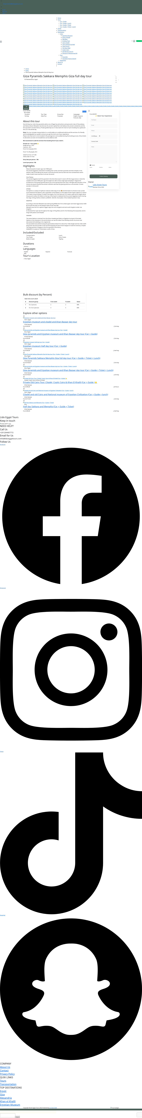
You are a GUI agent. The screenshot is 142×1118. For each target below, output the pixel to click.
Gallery (31, 106)
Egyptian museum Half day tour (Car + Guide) (45, 346)
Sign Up (4, 11)
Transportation (62, 30)
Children (101, 167)
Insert (17, 1117)
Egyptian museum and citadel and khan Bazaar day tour (50, 321)
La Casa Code (53, 1107)
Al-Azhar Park (66, 41)
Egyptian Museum (67, 36)
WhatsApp (139, 41)
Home (59, 18)
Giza (61, 55)
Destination (61, 32)
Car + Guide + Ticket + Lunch (68, 27)
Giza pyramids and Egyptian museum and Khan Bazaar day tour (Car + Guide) (60, 333)
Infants (110, 167)
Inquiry (84, 111)
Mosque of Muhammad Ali (69, 53)
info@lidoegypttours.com (16, 4)
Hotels (59, 28)
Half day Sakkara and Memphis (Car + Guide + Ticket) (48, 406)
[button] (134, 41)
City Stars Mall (66, 48)
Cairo (61, 34)
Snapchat (6, 4)
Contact (60, 64)
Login (3, 10)
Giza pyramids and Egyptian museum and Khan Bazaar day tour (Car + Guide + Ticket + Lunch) (68, 370)
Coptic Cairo (65, 50)
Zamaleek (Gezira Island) (69, 59)
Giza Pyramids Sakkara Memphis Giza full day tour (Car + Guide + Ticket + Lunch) (61, 358)
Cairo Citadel (65, 43)
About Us (60, 62)
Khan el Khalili (66, 37)
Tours (59, 20)
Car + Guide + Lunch (65, 23)
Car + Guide (63, 21)
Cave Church (65, 46)
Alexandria (63, 60)
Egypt (27, 70)
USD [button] (3, 13)
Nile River (65, 39)
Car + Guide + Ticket (65, 25)
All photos (26, 107)
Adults (91, 167)
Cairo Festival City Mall (68, 44)
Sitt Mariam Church (67, 51)
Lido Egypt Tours (100, 184)
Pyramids (65, 57)
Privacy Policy (7, 1074)
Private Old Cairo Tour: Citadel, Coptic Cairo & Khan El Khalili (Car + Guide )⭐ (60, 382)
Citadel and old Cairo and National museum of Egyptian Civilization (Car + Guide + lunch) (65, 394)
